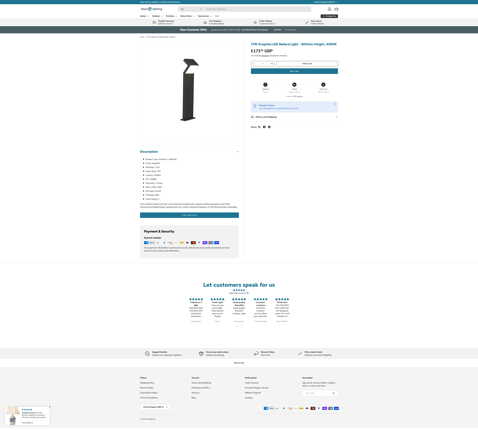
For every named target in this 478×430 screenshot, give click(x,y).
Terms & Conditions (149, 397)
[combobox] (244, 9)
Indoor (143, 16)
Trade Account (251, 382)
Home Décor (186, 16)
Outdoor (156, 16)
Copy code (291, 30)
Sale (217, 16)
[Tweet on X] (259, 126)
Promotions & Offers (201, 387)
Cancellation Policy (149, 392)
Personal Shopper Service (257, 387)
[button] (336, 9)
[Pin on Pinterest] (269, 126)
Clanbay (249, 397)
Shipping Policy (147, 382)
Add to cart (307, 63)
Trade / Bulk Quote (189, 215)
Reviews (196, 392)
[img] (239, 290)
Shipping (265, 56)
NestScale (299, 96)
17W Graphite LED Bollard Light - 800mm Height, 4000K (162, 37)
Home (142, 37)
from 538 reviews (237, 293)
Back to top (239, 363)
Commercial (203, 16)
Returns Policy (146, 387)
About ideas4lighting (201, 382)
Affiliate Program (253, 392)
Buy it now (294, 71)
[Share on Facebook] (264, 126)
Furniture (170, 16)
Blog (194, 397)
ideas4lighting (150, 419)
